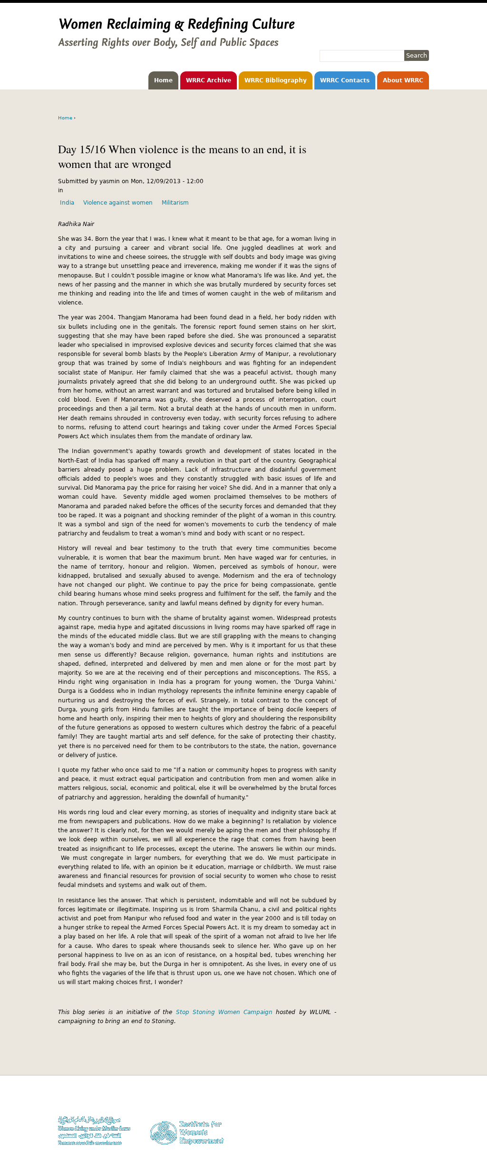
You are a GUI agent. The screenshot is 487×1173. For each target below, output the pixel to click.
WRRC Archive (208, 80)
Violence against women (118, 202)
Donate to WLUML (405, 1099)
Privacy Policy (410, 1118)
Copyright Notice (406, 1108)
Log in (421, 1136)
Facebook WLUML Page (399, 1145)
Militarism (175, 202)
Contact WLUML (408, 1127)
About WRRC (403, 80)
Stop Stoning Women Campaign (224, 1012)
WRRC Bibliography (275, 80)
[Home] (176, 44)
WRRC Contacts (345, 80)
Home (163, 80)
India (67, 202)
